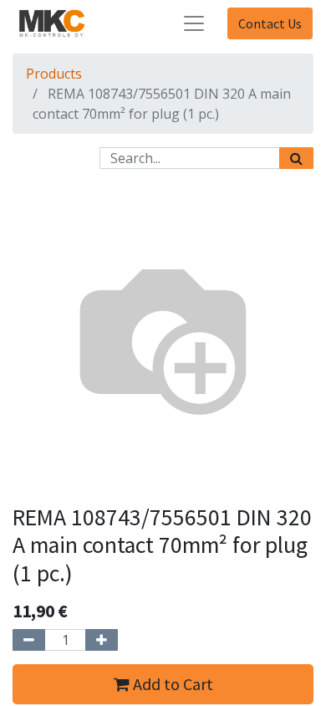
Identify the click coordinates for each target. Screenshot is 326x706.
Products (54, 73)
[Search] (296, 158)
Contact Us (270, 23)
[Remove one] (29, 640)
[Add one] (101, 640)
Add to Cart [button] (171, 683)
